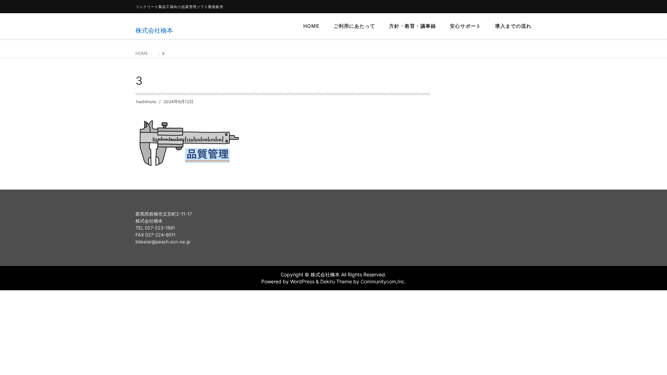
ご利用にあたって (354, 26)
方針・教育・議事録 (412, 26)
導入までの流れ (513, 26)
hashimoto (146, 101)
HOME (311, 26)
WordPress (302, 281)
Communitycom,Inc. (383, 281)
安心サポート (465, 26)
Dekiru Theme (336, 281)
